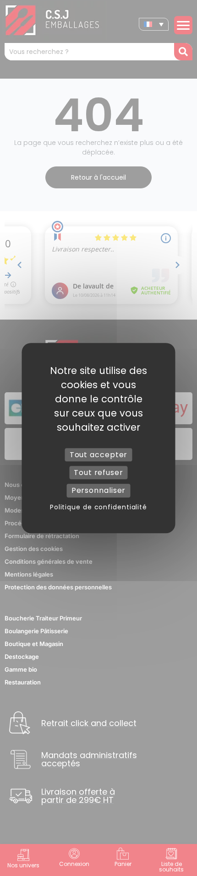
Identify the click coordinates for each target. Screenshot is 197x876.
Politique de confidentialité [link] (98, 507)
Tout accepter (99, 454)
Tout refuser (98, 472)
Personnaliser (98, 491)
